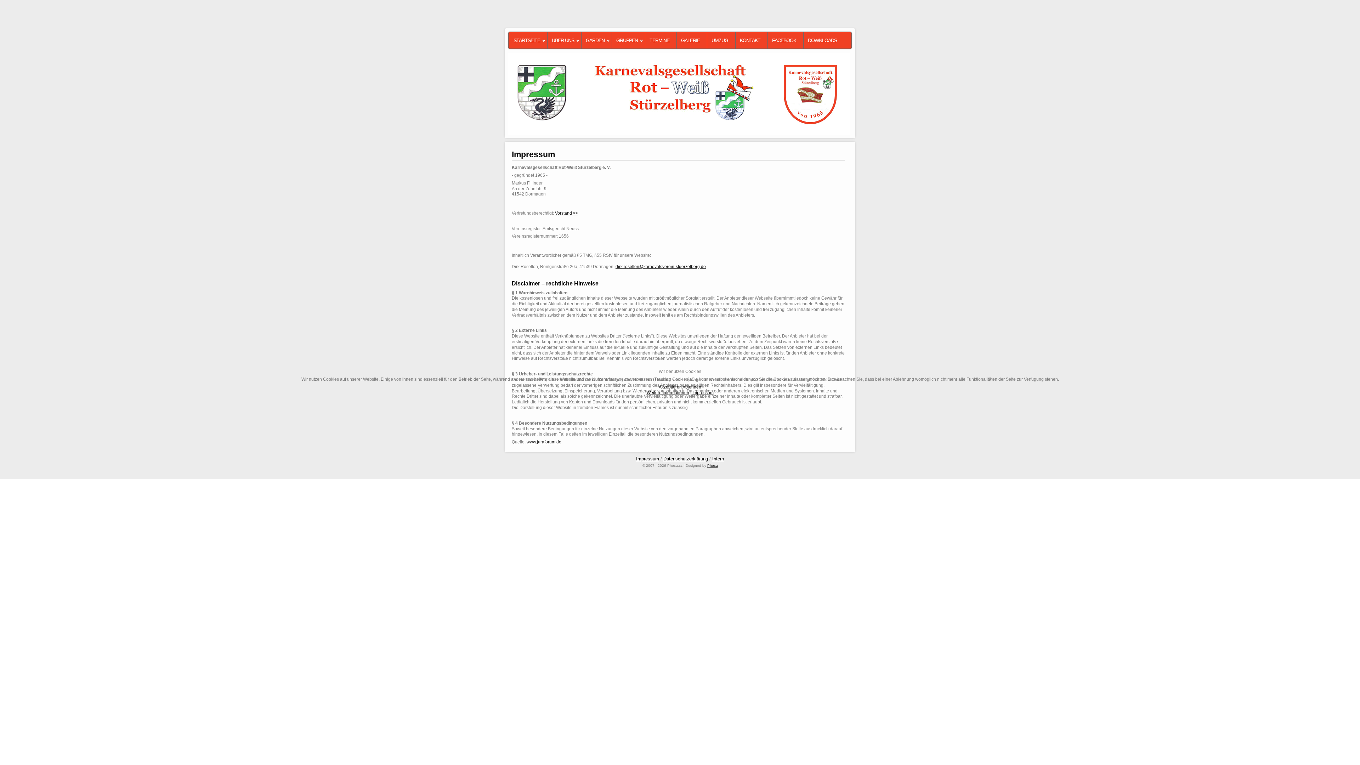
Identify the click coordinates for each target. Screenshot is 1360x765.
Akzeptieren (670, 387)
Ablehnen (691, 387)
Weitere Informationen (668, 392)
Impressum (703, 392)
